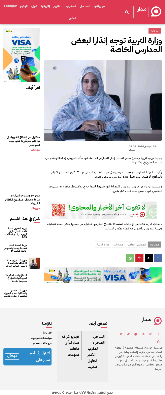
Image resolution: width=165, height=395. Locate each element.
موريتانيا (35, 150)
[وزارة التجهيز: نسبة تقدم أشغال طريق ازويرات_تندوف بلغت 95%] (34, 232)
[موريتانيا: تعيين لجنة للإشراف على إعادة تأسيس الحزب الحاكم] (34, 263)
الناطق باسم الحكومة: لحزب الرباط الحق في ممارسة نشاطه (16, 278)
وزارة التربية (103, 245)
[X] (149, 258)
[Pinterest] (139, 258)
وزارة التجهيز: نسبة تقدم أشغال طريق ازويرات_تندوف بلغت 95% (16, 233)
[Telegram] (135, 334)
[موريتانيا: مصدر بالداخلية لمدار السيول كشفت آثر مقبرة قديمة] (34, 293)
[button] (127, 12)
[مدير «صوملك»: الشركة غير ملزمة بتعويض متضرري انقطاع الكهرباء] (21, 173)
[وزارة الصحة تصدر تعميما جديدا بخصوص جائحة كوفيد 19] (34, 248)
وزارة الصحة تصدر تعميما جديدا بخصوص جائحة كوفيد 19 (15, 248)
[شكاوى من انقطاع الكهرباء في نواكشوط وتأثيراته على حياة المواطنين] (21, 114)
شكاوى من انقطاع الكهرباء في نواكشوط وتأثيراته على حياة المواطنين (23, 141)
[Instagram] (150, 334)
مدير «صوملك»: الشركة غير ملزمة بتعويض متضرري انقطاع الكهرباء (22, 199)
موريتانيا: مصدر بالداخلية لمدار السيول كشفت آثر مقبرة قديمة (15, 293)
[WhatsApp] (130, 258)
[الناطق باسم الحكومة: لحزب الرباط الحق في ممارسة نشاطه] (34, 278)
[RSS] (143, 334)
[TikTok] (128, 334)
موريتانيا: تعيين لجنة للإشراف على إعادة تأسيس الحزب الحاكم (16, 263)
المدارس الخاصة (136, 245)
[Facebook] (158, 258)
